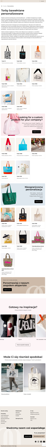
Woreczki (3, 420)
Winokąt (2, 339)
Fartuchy (3, 423)
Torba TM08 (4, 153)
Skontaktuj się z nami (39, 436)
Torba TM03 (4, 83)
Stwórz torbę (39, 201)
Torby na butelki (27, 394)
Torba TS (4, 61)
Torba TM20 (19, 246)
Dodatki (17, 415)
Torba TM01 (19, 61)
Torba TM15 (19, 223)
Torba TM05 (34, 83)
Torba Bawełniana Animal (38, 246)
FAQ (31, 420)
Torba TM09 (19, 153)
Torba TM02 (34, 61)
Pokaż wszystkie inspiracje (23, 344)
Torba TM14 (4, 223)
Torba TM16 (34, 223)
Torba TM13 (19, 176)
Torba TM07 (19, 106)
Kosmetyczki (3, 421)
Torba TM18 (4, 246)
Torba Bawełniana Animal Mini (8, 269)
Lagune (20, 339)
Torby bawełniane (5, 394)
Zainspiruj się (19, 418)
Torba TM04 (19, 83)
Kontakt (42, 1)
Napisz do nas (36, 131)
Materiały (18, 412)
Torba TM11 (4, 176)
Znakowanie (18, 414)
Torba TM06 (4, 106)
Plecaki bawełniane (5, 418)
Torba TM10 (34, 153)
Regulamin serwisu (34, 412)
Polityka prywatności (34, 414)
